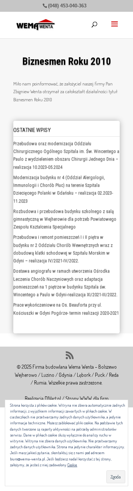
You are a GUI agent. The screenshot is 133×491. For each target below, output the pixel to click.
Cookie (72, 464)
